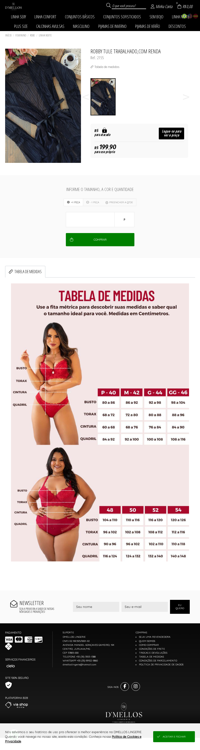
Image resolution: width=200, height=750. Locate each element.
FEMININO (20, 35)
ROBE (32, 35)
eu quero (180, 607)
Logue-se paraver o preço (171, 133)
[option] (105, 97)
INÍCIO (8, 35)
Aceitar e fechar (174, 736)
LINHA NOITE (45, 35)
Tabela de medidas (28, 271)
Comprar (100, 239)
